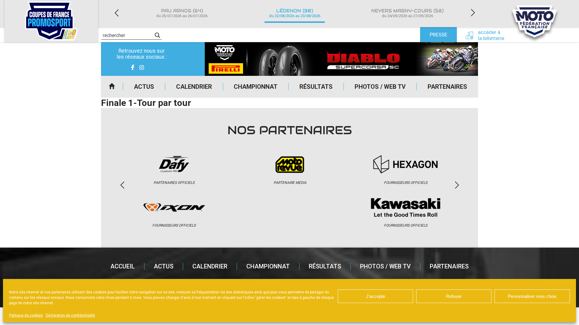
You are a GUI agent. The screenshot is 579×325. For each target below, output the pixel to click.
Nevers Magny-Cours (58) (407, 13)
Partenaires (447, 86)
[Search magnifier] (157, 35)
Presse (438, 35)
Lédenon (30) (294, 13)
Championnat (255, 86)
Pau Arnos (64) (181, 13)
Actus (144, 86)
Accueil (112, 86)
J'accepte (375, 296)
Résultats (316, 86)
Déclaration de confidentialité (70, 315)
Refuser (454, 296)
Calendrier (194, 86)
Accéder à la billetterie (491, 35)
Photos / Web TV (380, 86)
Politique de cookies (26, 315)
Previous (116, 13)
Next (473, 13)
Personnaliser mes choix (532, 296)
